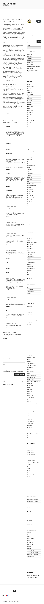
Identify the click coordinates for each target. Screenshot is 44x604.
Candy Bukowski (30, 106)
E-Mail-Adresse (6, 358)
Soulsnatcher (9, 153)
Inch (28, 161)
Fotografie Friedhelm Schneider (32, 347)
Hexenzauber (29, 157)
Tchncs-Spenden (30, 289)
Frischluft (29, 532)
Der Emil (28, 118)
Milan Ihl (28, 209)
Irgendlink (10, 4)
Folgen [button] (39, 21)
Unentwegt (29, 264)
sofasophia (8, 143)
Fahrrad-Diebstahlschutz (31, 530)
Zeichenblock (29, 425)
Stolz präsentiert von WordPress (13, 601)
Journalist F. (29, 175)
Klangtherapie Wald (30, 446)
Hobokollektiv (29, 159)
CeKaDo (28, 108)
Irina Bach (29, 167)
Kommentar (5, 338)
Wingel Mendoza (30, 423)
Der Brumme (29, 54)
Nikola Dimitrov (30, 383)
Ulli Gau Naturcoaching (31, 454)
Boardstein (29, 102)
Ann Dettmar (29, 314)
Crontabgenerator (30, 435)
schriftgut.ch (29, 238)
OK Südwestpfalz (30, 385)
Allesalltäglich (29, 88)
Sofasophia (29, 240)
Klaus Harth (29, 369)
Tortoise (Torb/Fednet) (31, 73)
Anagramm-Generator (31, 460)
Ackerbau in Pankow (31, 86)
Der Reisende (29, 334)
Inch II (28, 163)
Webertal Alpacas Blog (31, 268)
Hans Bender (29, 351)
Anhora (28, 90)
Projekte (9, 10)
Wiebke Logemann (30, 421)
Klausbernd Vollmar (30, 191)
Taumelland (29, 413)
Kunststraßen (20, 10)
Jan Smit (28, 536)
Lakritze (28, 193)
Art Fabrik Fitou (30, 322)
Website (4, 364)
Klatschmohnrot (30, 189)
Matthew (29, 540)
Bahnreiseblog (29, 98)
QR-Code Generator (30, 486)
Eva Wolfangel (29, 306)
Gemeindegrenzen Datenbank (32, 499)
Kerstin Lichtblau (30, 367)
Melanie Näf (29, 207)
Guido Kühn (29, 349)
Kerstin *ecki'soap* (30, 183)
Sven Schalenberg (30, 411)
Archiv (28, 45)
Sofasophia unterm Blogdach (32, 242)
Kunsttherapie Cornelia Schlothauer (33, 448)
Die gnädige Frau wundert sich (32, 122)
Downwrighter (29, 126)
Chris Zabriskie (30, 328)
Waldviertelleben (30, 266)
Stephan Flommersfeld (31, 252)
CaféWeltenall (29, 104)
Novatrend (29, 217)
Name (4, 353)
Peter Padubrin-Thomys (31, 393)
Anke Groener (29, 92)
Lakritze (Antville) (30, 195)
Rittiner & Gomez (30, 401)
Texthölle (29, 417)
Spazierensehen (30, 248)
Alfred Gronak (29, 312)
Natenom (29, 215)
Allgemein (6, 113)
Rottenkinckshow (30, 234)
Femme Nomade (30, 130)
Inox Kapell (29, 361)
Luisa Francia (29, 201)
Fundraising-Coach (30, 474)
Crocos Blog (29, 114)
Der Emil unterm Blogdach (31, 120)
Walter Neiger (29, 419)
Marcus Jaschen (30, 64)
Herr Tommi (29, 56)
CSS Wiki (29, 468)
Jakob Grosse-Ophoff (31, 363)
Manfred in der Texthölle (31, 203)
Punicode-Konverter (30, 484)
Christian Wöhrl (30, 110)
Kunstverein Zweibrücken (31, 375)
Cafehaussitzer (30, 562)
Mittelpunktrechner (30, 480)
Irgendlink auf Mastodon (31, 165)
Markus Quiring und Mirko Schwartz (33, 381)
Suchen (39, 41)
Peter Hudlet (29, 391)
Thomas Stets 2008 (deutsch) (32, 552)
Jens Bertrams (29, 58)
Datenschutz (4, 601)
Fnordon (28, 287)
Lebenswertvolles (30, 450)
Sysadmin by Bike (30, 256)
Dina (28, 124)
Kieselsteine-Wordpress (31, 185)
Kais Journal (29, 177)
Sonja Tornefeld (30, 68)
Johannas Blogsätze (30, 173)
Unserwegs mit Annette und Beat (33, 554)
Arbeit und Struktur (30, 94)
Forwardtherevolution (31, 132)
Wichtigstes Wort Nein (31, 272)
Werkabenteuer (30, 77)
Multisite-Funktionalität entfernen (33, 575)
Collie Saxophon (30, 332)
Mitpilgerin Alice (30, 542)
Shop (15, 10)
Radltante (29, 230)
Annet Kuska (29, 316)
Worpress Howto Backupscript (32, 577)
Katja (28, 181)
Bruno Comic (29, 326)
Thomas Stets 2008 (30, 550)
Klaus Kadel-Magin (30, 371)
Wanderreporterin (30, 556)
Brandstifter (29, 324)
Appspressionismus (30, 318)
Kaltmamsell (29, 179)
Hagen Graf (29, 149)
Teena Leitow (29, 415)
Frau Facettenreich (30, 134)
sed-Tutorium (29, 439)
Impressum (27, 10)
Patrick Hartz (29, 389)
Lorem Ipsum (29, 478)
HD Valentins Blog (30, 151)
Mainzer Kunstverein (31, 377)
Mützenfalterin (29, 211)
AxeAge (28, 96)
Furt (28, 534)
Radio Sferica (29, 228)
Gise (28, 147)
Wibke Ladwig (29, 270)
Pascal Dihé (29, 387)
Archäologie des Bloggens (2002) (33, 462)
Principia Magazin (30, 452)
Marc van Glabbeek (30, 538)
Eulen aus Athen (30, 128)
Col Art (28, 330)
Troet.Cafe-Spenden (30, 291)
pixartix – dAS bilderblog (31, 397)
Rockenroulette (30, 232)
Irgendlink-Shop (30, 35)
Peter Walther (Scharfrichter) (32, 395)
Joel (28, 171)
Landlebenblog (29, 199)
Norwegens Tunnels (30, 544)
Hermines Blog (29, 153)
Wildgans (8, 220)
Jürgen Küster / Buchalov (31, 365)
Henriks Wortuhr (30, 353)
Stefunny (29, 250)
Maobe (28, 205)
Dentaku (28, 116)
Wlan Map (29, 281)
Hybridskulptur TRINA (31, 357)
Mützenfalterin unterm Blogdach (33, 213)
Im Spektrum (29, 520)
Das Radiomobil (30, 514)
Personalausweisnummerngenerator (33, 66)
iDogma (28, 359)
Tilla (28, 260)
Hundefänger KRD (30, 355)
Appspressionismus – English (32, 320)
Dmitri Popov (29, 470)
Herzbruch (29, 155)
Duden (28, 472)
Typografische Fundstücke (32, 75)
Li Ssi (7, 248)
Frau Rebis (29, 136)
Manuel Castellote (30, 379)
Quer (28, 226)
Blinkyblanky (29, 100)
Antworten (8, 139)
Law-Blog (29, 476)
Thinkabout (29, 258)
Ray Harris (29, 548)
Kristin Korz (29, 373)
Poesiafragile (29, 399)
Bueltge (28, 466)
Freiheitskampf (30, 145)
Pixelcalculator (30, 482)
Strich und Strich (30, 254)
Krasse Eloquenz (30, 62)
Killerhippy (29, 60)
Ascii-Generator (30, 464)
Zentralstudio (29, 427)
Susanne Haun (29, 409)
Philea (28, 219)
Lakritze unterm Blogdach (31, 197)
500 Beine (29, 84)
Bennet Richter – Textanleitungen (33, 433)
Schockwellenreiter (30, 236)
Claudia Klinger (30, 112)
